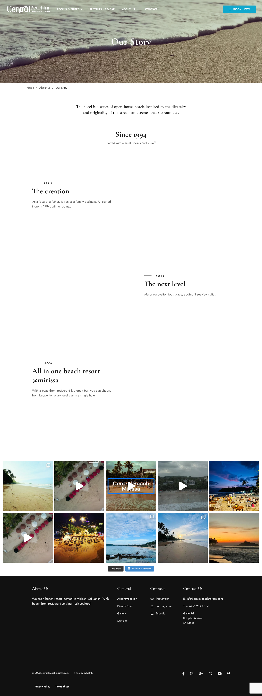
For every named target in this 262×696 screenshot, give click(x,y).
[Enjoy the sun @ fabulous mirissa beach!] (79, 486)
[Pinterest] (228, 673)
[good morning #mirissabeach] (28, 486)
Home (30, 88)
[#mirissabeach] (183, 538)
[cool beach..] (183, 486)
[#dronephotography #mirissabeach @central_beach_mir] (79, 538)
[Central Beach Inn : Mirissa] (28, 9)
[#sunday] (234, 486)
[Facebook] (183, 673)
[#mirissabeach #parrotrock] (131, 538)
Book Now (241, 9)
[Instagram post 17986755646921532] (28, 538)
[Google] (201, 673)
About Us (44, 88)
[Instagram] (192, 673)
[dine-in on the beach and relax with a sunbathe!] (131, 486)
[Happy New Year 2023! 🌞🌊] (234, 538)
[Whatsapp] (210, 673)
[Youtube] (219, 673)
